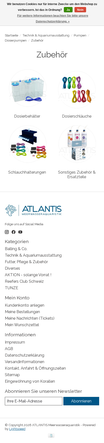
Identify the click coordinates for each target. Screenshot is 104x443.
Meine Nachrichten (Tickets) (29, 318)
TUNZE (11, 288)
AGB (9, 348)
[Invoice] (51, 436)
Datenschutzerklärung (24, 355)
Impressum (15, 342)
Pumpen (80, 35)
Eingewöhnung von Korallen (30, 381)
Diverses (12, 268)
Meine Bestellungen (22, 311)
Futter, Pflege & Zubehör (26, 262)
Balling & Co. (16, 248)
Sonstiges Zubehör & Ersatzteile (77, 174)
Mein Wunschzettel (22, 325)
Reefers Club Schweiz (24, 281)
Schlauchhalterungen (27, 172)
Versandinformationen (24, 361)
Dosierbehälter (27, 116)
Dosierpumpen (16, 40)
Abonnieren (81, 401)
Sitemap (12, 375)
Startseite (11, 35)
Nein (80, 10)
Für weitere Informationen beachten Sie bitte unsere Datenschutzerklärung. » (52, 18)
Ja (68, 10)
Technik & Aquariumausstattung (45, 35)
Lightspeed (17, 429)
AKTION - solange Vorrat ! (28, 275)
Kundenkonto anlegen (24, 305)
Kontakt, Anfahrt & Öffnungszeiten (35, 368)
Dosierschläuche (76, 116)
